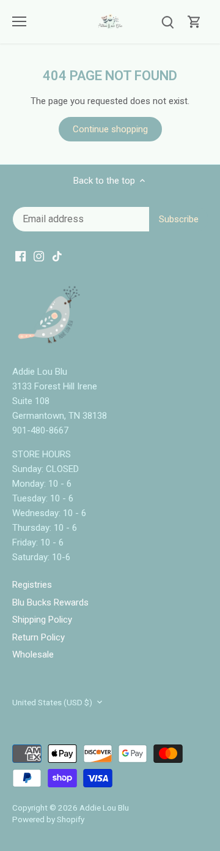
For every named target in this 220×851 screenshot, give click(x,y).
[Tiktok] (141, 465)
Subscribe (166, 427)
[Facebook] (105, 465)
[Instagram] (123, 465)
